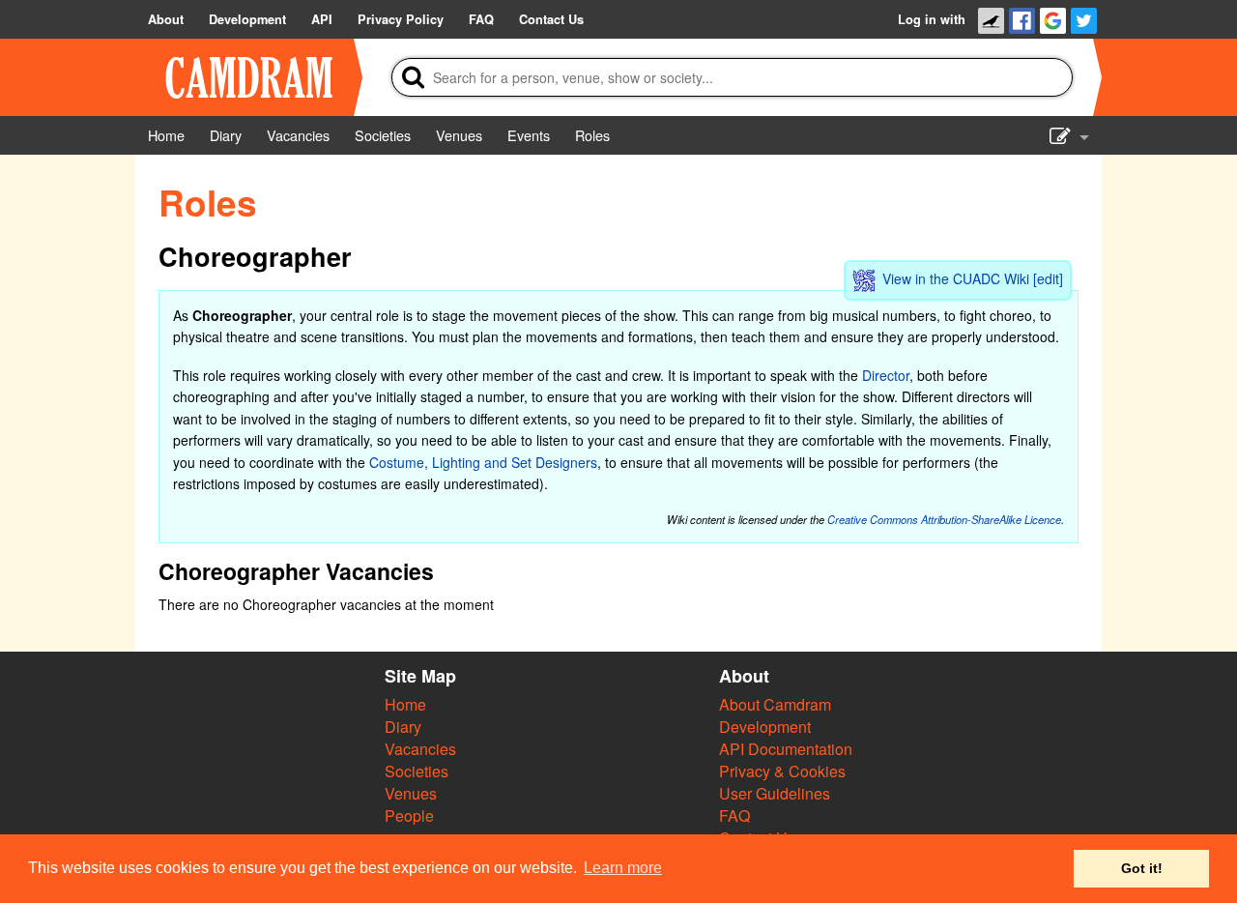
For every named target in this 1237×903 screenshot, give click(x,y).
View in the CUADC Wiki (955, 278)
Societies (416, 771)
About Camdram (775, 704)
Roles (207, 201)
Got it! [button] (1142, 868)
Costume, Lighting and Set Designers (483, 462)
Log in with (931, 19)
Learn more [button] (623, 867)
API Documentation (785, 749)
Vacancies (420, 749)
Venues (411, 793)
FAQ (734, 815)
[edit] (1048, 278)
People (409, 815)
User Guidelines (774, 793)
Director (885, 375)
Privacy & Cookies (782, 771)
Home (405, 704)
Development (765, 726)
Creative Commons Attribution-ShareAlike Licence (944, 519)
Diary (403, 726)
